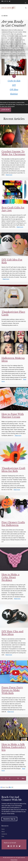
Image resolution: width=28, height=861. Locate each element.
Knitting (14, 94)
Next (23, 778)
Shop (3, 836)
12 (18, 778)
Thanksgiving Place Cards (13, 313)
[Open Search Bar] (26, 8)
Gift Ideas (14, 89)
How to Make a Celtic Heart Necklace (10, 577)
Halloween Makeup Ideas (13, 359)
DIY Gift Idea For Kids (12, 261)
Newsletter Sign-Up (9, 819)
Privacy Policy (14, 859)
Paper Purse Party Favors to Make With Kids (12, 690)
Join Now (5, 109)
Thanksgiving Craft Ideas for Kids (13, 469)
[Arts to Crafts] (8, 8)
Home (3, 829)
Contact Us (4, 833)
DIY (14, 85)
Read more (9, 175)
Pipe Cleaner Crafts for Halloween (13, 524)
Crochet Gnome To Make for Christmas (13, 153)
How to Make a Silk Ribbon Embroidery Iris (14, 747)
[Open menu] (25, 3)
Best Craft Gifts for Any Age (13, 209)
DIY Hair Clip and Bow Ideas (12, 633)
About (3, 831)
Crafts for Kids (14, 81)
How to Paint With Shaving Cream (13, 415)
